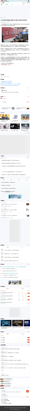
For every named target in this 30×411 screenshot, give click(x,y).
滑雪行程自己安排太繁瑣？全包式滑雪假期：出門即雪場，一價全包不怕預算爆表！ (25, 130)
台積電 (3, 339)
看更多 (28, 200)
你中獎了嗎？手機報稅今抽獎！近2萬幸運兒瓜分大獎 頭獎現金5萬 (9, 85)
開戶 (28, 302)
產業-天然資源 (4, 300)
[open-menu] (0, 2)
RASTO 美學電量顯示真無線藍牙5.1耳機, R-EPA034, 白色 (14, 121)
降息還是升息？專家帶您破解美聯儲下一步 (7, 63)
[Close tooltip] (27, 6)
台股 (1, 17)
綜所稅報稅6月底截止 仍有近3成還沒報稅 (6, 81)
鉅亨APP (7, 407)
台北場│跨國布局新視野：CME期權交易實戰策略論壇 (11, 250)
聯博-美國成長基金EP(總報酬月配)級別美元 (6, 302)
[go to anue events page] (26, 2)
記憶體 (3, 337)
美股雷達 (5, 202)
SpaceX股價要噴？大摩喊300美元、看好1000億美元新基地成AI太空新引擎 (15, 130)
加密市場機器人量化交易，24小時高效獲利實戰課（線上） (11, 253)
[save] (23, 4)
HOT (4, 250)
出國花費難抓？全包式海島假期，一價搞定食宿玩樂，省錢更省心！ (25, 121)
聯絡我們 (24, 407)
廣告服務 (17, 407)
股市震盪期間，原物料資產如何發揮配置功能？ (4, 121)
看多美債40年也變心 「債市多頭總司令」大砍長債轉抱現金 (4, 130)
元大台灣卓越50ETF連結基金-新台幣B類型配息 (6, 295)
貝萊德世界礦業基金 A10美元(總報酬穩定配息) (6, 299)
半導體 (3, 342)
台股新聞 (4, 17)
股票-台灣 (4, 297)
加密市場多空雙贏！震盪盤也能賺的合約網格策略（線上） (11, 260)
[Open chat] (28, 4)
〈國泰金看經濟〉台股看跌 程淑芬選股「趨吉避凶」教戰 (6, 108)
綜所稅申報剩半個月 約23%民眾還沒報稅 (6, 82)
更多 (28, 290)
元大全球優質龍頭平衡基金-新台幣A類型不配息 (6, 292)
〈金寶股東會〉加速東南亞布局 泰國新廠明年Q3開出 (21, 108)
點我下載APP (9, 64)
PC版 (5, 407)
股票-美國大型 (4, 303)
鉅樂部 (12, 407)
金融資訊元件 (21, 407)
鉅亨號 (10, 407)
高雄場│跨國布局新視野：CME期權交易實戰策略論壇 (11, 257)
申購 (28, 293)
